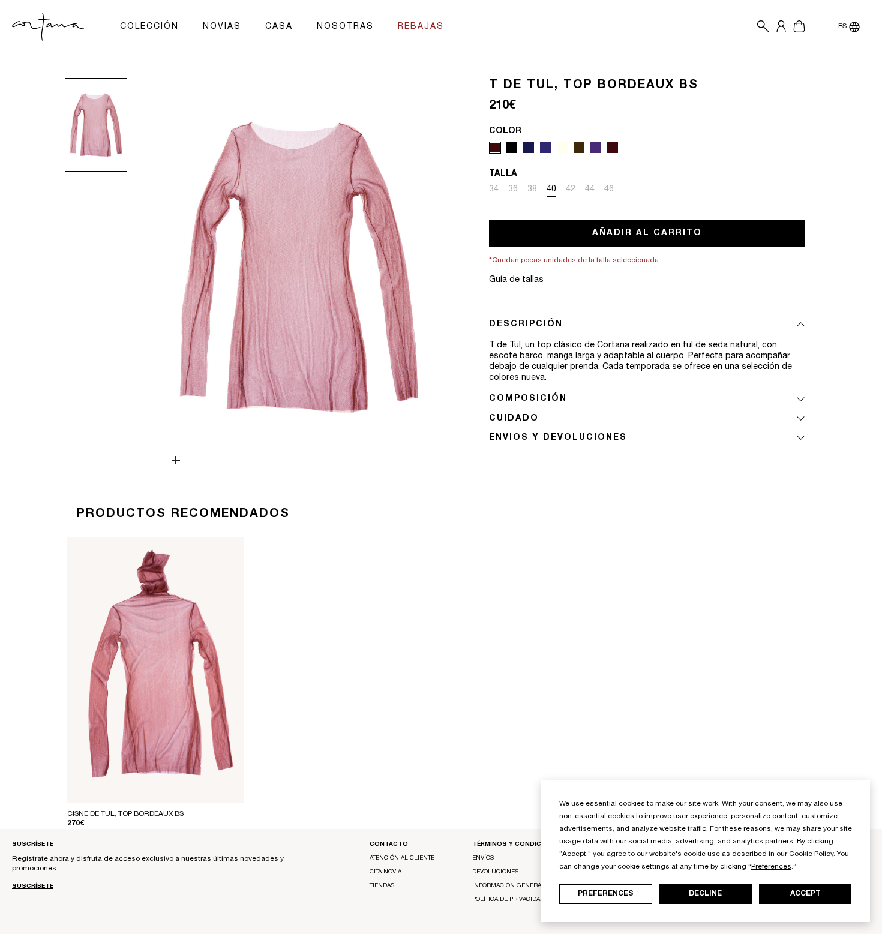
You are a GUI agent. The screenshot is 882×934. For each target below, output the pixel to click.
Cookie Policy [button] (811, 854)
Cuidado (514, 419)
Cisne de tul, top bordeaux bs (125, 814)
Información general (508, 886)
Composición (528, 399)
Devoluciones (495, 872)
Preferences (606, 893)
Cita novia (385, 872)
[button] (760, 27)
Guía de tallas (516, 280)
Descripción (526, 324)
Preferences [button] (771, 866)
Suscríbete (32, 887)
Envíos (483, 858)
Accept (805, 893)
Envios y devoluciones (558, 438)
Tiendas (382, 886)
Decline (705, 893)
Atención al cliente (402, 858)
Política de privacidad (508, 900)
